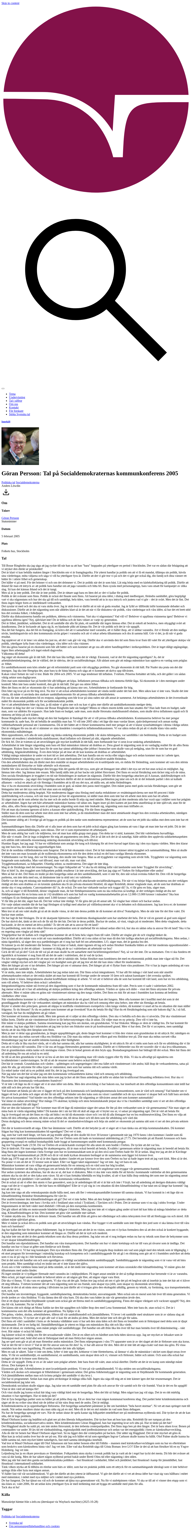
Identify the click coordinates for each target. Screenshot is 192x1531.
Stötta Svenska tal (19, 414)
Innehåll (6, 421)
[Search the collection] (96, 384)
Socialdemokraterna (27, 482)
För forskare (16, 410)
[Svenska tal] (96, 193)
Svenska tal (15, 1522)
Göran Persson (10, 518)
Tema (12, 394)
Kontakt (14, 407)
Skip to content (10, 3)
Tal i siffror (15, 400)
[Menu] (3, 388)
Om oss (13, 404)
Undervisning (17, 397)
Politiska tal (8, 482)
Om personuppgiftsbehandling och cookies (34, 1526)
